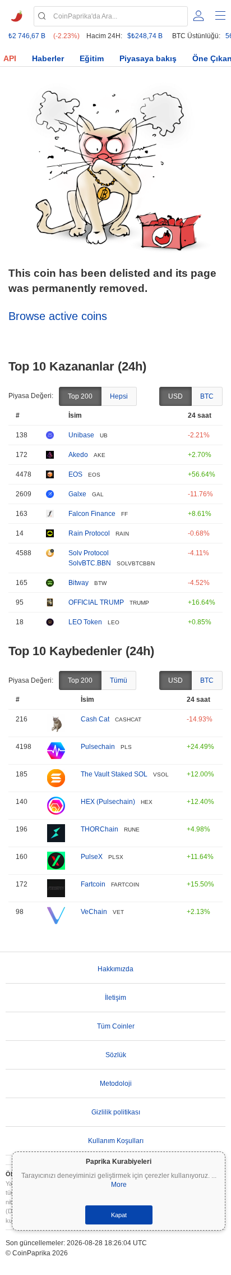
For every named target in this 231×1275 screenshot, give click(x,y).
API (9, 58)
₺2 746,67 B (26, 36)
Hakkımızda (115, 969)
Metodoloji (116, 1083)
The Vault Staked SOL (114, 774)
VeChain (94, 912)
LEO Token (85, 622)
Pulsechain (98, 747)
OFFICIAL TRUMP (96, 602)
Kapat (119, 1215)
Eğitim (92, 58)
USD (175, 396)
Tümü (118, 680)
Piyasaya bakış (148, 58)
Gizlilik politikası (115, 1112)
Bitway (78, 583)
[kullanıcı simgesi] (198, 15)
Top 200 (80, 396)
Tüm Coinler (116, 1026)
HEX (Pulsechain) (108, 802)
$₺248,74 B (145, 36)
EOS (75, 474)
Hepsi (119, 396)
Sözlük (115, 1055)
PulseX (92, 857)
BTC (207, 396)
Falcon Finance (92, 514)
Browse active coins (57, 316)
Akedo (78, 455)
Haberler (48, 58)
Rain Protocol (89, 533)
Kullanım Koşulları (116, 1141)
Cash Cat (95, 719)
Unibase (81, 435)
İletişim (115, 998)
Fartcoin (93, 884)
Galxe (77, 494)
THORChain (99, 829)
